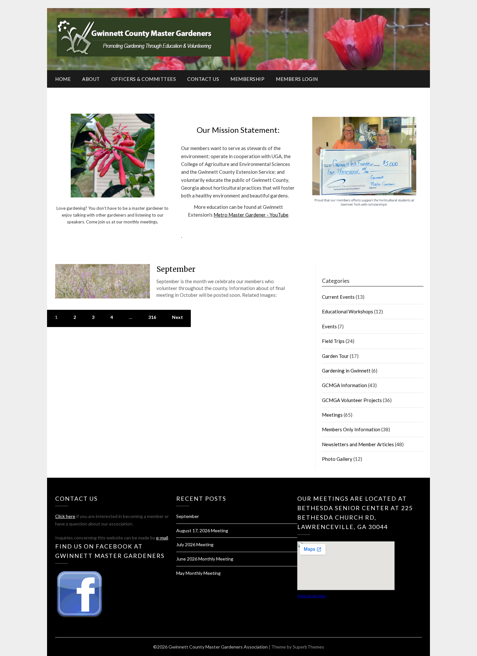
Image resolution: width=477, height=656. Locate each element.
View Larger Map (311, 596)
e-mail (162, 537)
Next (177, 317)
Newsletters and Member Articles (358, 444)
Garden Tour (335, 356)
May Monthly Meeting (198, 573)
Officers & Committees (143, 79)
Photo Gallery (337, 459)
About (91, 79)
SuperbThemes (308, 647)
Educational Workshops (347, 311)
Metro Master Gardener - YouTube (251, 215)
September (175, 269)
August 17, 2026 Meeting (202, 530)
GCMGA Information (344, 385)
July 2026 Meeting (195, 544)
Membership (247, 79)
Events (329, 326)
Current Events (338, 297)
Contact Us (203, 79)
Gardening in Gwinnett (346, 370)
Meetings (332, 415)
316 (152, 317)
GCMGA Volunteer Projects (352, 400)
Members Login (297, 79)
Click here (65, 516)
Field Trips (333, 341)
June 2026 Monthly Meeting (204, 558)
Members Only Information (351, 429)
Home (63, 79)
